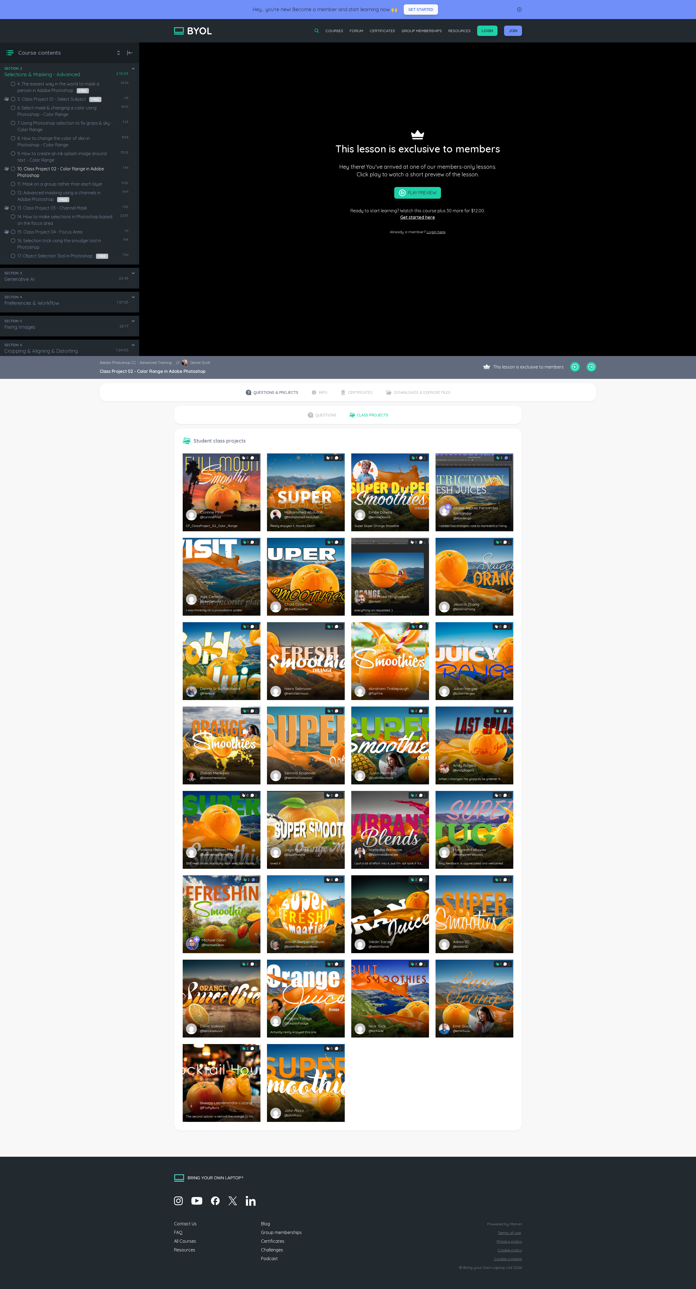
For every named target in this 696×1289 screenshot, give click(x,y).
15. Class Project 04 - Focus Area (49, 232)
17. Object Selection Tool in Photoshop (61, 256)
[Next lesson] (591, 367)
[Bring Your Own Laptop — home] (193, 31)
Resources (459, 30)
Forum (356, 30)
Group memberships (281, 1232)
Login (487, 30)
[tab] (272, 392)
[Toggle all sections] (118, 53)
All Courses (185, 1241)
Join (513, 30)
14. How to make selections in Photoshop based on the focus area (64, 220)
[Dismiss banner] (519, 9)
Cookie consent (508, 1258)
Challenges (272, 1250)
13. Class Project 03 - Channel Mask (52, 208)
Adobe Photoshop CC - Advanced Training (136, 362)
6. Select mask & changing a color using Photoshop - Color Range (57, 111)
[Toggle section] (133, 68)
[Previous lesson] (575, 367)
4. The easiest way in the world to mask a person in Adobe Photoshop (58, 87)
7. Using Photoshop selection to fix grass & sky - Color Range (65, 126)
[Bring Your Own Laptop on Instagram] (178, 1200)
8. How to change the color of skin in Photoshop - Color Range (53, 142)
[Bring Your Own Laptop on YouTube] (196, 1200)
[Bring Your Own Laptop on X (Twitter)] (232, 1200)
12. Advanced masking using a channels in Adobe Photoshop (59, 196)
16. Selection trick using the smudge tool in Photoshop (59, 244)
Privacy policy (509, 1241)
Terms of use (509, 1232)
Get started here (417, 217)
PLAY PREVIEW (422, 192)
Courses (334, 30)
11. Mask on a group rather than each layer (59, 184)
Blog (265, 1223)
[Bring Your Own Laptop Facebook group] (215, 1200)
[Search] (317, 31)
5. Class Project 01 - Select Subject (58, 99)
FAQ (178, 1232)
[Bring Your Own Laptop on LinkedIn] (251, 1201)
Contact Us (185, 1223)
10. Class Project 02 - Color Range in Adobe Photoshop (60, 172)
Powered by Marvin (504, 1224)
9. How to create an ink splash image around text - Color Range (62, 157)
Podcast (269, 1258)
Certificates (382, 30)
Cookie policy (510, 1250)
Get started (420, 9)
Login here (436, 231)
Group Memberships (422, 30)
